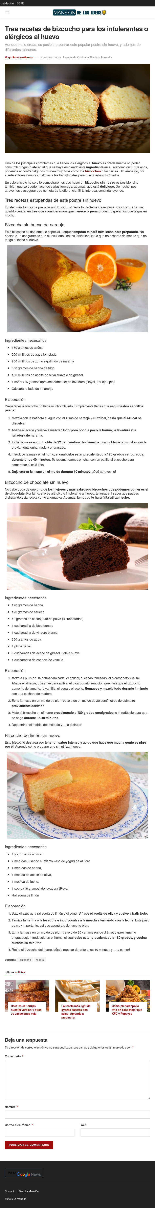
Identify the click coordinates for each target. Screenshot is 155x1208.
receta (40, 959)
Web (84, 1125)
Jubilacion (7, 3)
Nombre (11, 1107)
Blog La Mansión (29, 1191)
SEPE (20, 3)
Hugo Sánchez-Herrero (19, 57)
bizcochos (93, 171)
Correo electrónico (19, 1125)
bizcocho (25, 959)
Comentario (14, 1056)
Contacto (10, 1191)
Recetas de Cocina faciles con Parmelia (87, 57)
